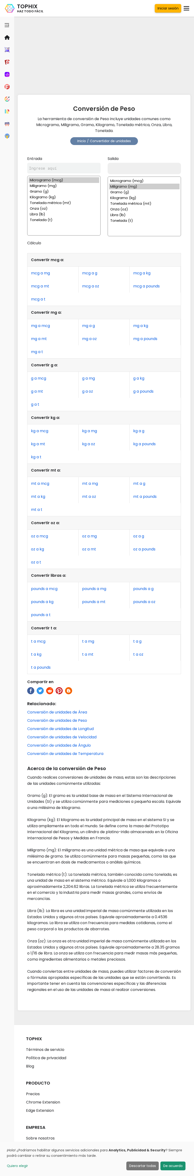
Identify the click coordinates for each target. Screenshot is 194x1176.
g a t (35, 404)
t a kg (36, 654)
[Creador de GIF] (7, 62)
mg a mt (39, 338)
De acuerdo (173, 1165)
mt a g (139, 483)
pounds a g (143, 588)
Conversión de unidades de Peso (57, 720)
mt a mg (90, 483)
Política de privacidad (46, 1058)
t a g (137, 641)
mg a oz (89, 338)
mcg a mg (40, 273)
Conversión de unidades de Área (57, 712)
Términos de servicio (45, 1049)
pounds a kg (42, 601)
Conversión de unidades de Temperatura (65, 753)
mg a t (37, 351)
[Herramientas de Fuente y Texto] (7, 87)
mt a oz (89, 496)
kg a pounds (144, 444)
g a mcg (38, 378)
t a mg (88, 641)
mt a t (36, 509)
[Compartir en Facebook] (30, 690)
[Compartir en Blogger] (68, 690)
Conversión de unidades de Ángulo (59, 745)
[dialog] (97, 1159)
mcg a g (89, 273)
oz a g (138, 536)
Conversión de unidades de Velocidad (62, 737)
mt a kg (38, 496)
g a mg (88, 378)
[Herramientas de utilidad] (7, 136)
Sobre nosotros (40, 1138)
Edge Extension (40, 1110)
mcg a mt (40, 286)
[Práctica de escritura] (7, 124)
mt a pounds (145, 496)
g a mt (37, 391)
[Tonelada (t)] (64, 220)
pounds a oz (144, 601)
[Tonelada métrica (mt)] (64, 203)
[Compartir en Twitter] (40, 690)
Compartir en (40, 682)
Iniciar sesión (168, 8)
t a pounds (41, 667)
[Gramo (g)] (64, 191)
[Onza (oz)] (64, 208)
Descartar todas (142, 1165)
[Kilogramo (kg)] (64, 197)
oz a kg (37, 549)
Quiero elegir (17, 1165)
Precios (33, 1094)
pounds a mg (94, 588)
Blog (30, 1066)
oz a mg (89, 536)
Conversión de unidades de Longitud (60, 728)
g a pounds (143, 391)
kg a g (138, 431)
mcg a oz (90, 286)
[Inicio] (7, 37)
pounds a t (41, 615)
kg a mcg (39, 431)
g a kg (138, 378)
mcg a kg (141, 273)
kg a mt (38, 444)
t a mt (87, 654)
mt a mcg (40, 483)
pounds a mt (94, 601)
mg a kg (140, 325)
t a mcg (38, 641)
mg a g (88, 325)
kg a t (36, 457)
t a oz (138, 654)
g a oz (87, 391)
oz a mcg (39, 536)
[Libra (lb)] (64, 214)
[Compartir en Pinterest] (59, 690)
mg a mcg (40, 325)
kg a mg (89, 431)
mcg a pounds (146, 286)
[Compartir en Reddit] (49, 690)
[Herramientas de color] (7, 99)
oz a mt (89, 549)
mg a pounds (145, 338)
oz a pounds (144, 549)
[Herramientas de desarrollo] (7, 74)
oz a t (36, 562)
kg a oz (88, 444)
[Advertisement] (104, 54)
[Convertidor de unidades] (7, 111)
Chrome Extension (43, 1102)
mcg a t (38, 299)
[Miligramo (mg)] (64, 186)
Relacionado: (41, 704)
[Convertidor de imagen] (7, 50)
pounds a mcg (44, 588)
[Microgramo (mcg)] (64, 180)
